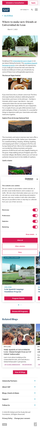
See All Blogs (8, 16)
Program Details (18, 298)
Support (5, 399)
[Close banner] (37, 179)
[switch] (35, 215)
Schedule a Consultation (15, 3)
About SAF (6, 387)
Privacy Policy (7, 418)
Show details (30, 234)
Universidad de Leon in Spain (22, 61)
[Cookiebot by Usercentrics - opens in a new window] (25, 179)
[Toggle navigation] (36, 10)
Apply (33, 3)
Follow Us (6, 405)
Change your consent (22, 418)
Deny (20, 252)
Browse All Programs (20, 311)
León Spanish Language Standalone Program (14, 290)
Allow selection (20, 246)
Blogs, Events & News (10, 393)
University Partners (9, 381)
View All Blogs (20, 372)
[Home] (6, 10)
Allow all (20, 240)
